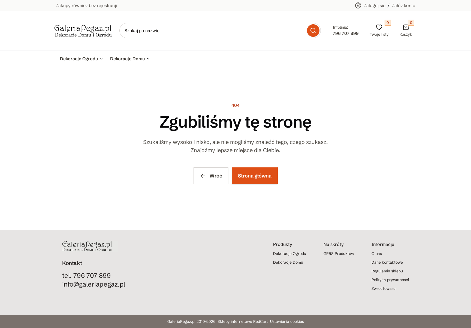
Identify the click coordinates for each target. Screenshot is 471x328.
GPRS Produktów (339, 253)
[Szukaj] (313, 30)
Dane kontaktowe (387, 262)
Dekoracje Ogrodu (79, 58)
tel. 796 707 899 (86, 275)
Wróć (216, 176)
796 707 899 (346, 33)
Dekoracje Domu (127, 58)
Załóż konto (403, 5)
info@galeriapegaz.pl (93, 284)
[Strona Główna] (83, 31)
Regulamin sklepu (387, 271)
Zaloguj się (374, 5)
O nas (377, 253)
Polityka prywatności (390, 279)
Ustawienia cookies (287, 321)
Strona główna (254, 176)
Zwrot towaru (383, 288)
